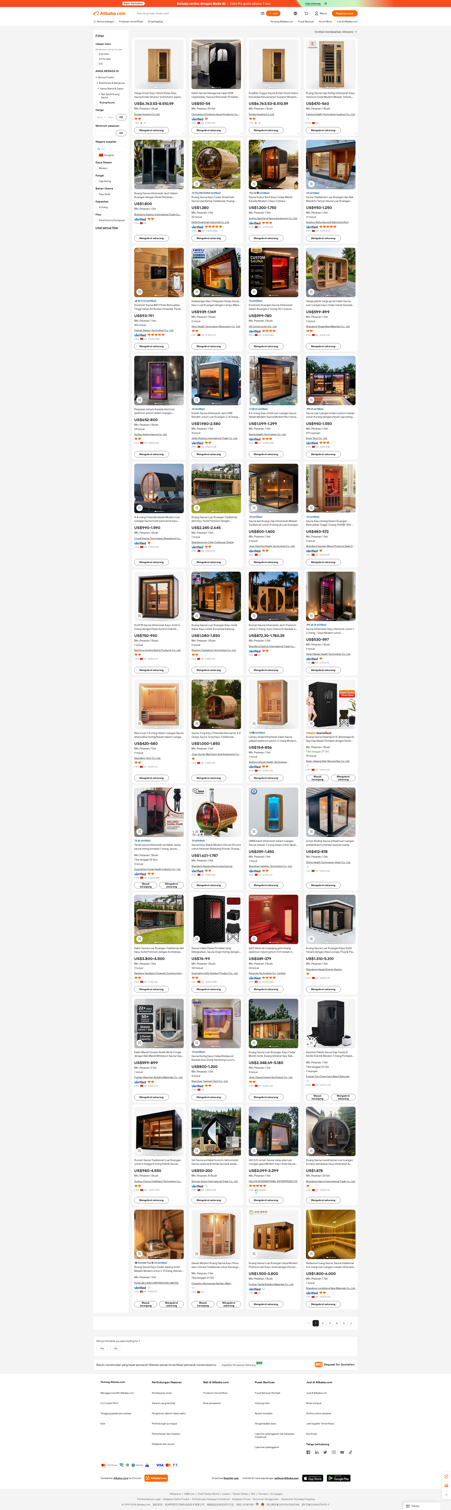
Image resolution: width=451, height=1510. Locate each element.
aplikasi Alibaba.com (286, 1478)
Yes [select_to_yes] (102, 1348)
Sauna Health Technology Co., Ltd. (267, 434)
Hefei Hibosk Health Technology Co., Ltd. (328, 654)
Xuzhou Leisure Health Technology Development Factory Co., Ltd (268, 762)
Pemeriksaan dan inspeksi (166, 1433)
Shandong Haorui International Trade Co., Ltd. (330, 1181)
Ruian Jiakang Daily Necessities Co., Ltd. (328, 761)
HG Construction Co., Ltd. (263, 326)
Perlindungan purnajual (164, 1423)
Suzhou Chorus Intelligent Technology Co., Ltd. (157, 1181)
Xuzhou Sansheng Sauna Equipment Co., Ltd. (273, 218)
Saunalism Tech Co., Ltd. (147, 758)
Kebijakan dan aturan (163, 1444)
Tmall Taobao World (208, 1494)
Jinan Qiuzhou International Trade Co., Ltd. (214, 438)
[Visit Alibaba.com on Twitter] (325, 1452)
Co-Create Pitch (109, 1403)
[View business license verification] (257, 1504)
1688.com (189, 1494)
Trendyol (263, 1494)
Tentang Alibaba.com (112, 1382)
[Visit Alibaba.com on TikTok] (350, 1452)
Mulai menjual (313, 1403)
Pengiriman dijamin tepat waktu (169, 1413)
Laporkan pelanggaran (267, 1447)
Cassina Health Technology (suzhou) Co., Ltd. (330, 114)
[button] (262, 13)
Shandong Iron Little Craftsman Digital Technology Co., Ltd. (212, 542)
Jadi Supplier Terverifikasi (320, 1423)
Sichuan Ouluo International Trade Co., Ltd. (214, 1181)
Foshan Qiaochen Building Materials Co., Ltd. (158, 1077)
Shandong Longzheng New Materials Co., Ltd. (330, 1288)
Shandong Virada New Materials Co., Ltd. (328, 326)
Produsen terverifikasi (215, 1393)
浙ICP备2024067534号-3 (315, 1504)
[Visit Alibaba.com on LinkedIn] (317, 1452)
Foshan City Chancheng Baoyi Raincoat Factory (327, 1076)
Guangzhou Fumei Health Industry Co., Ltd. (157, 869)
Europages (277, 1494)
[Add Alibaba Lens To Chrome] (156, 1478)
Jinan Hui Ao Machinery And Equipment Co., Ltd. (215, 754)
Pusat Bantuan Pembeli (267, 1393)
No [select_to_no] (116, 1348)
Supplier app (231, 1478)
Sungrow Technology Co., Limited (267, 973)
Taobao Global (240, 1494)
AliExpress (175, 1494)
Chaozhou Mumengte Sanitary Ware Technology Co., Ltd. (211, 1283)
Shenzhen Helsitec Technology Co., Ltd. (270, 866)
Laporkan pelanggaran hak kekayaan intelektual (274, 1435)
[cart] (307, 13)
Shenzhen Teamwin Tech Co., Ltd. (209, 1081)
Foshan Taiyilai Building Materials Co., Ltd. (271, 1284)
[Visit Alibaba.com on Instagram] (334, 1452)
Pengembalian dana (265, 1423)
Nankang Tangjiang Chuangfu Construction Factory (157, 973)
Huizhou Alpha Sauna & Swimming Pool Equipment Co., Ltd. (327, 222)
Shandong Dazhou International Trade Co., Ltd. (157, 214)
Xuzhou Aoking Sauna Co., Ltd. (150, 434)
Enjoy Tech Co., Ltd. (316, 438)
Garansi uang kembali (163, 1403)
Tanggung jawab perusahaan (115, 1413)
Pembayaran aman (162, 1393)
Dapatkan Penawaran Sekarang (240, 1364)
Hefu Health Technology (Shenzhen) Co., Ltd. (215, 326)
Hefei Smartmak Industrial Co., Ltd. (210, 222)
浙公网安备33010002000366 (283, 1504)
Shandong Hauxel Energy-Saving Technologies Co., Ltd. (323, 969)
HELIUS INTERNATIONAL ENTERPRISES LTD (273, 1181)
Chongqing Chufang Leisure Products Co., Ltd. (214, 114)
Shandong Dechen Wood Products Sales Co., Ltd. (330, 546)
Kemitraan (311, 1433)
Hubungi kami (262, 1403)
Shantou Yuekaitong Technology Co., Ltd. (213, 650)
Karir (102, 1423)
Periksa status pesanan (318, 1413)
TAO (253, 1494)
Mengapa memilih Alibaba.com (117, 1393)
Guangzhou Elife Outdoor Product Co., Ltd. (214, 973)
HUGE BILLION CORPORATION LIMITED (156, 1282)
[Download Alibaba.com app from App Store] (312, 1478)
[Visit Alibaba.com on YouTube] (342, 1452)
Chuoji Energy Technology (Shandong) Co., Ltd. (157, 538)
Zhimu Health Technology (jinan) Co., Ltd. (328, 862)
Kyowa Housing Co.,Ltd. (147, 114)
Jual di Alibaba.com (316, 1393)
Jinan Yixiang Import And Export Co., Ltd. (271, 1077)
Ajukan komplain (264, 1413)
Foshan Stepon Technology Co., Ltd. (154, 330)
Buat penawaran (212, 1403)
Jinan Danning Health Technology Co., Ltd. (272, 546)
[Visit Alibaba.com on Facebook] (308, 1452)
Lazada (225, 1494)
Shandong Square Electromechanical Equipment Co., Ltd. (211, 866)
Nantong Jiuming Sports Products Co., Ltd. (157, 650)
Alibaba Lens (120, 1478)
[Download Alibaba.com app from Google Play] (339, 1478)
